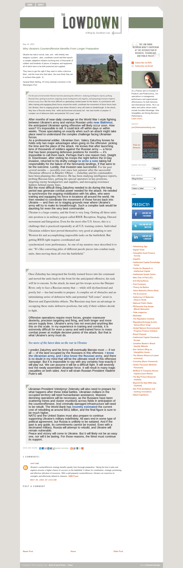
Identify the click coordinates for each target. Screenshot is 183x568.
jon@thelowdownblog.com (143, 127)
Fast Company (139, 284)
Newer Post (28, 551)
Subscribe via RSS (143, 63)
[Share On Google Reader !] (74, 448)
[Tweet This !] (40, 448)
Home (73, 551)
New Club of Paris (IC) (143, 278)
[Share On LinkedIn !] (48, 448)
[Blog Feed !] (82, 448)
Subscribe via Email (144, 66)
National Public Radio (142, 303)
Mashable (137, 316)
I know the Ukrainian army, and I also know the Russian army (71, 354)
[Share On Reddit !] (46, 448)
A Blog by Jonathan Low (97, 33)
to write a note (88, 161)
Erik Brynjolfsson (141, 281)
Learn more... (137, 119)
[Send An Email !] (80, 448)
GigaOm (136, 259)
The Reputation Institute (143, 319)
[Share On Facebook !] (43, 448)
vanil (32, 463)
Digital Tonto (138, 250)
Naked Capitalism (141, 395)
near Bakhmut (103, 122)
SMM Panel (73, 476)
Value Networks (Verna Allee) (145, 290)
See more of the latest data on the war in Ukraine (58, 343)
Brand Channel (139, 334)
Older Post (118, 551)
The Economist (140, 294)
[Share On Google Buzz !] (51, 448)
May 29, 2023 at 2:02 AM (43, 480)
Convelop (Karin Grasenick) (145, 361)
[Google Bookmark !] (77, 448)
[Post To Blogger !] (71, 448)
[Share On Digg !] (61, 448)
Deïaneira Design (153, 565)
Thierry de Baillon (141, 287)
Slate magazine (140, 312)
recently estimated (84, 406)
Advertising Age (140, 246)
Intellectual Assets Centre (144, 274)
